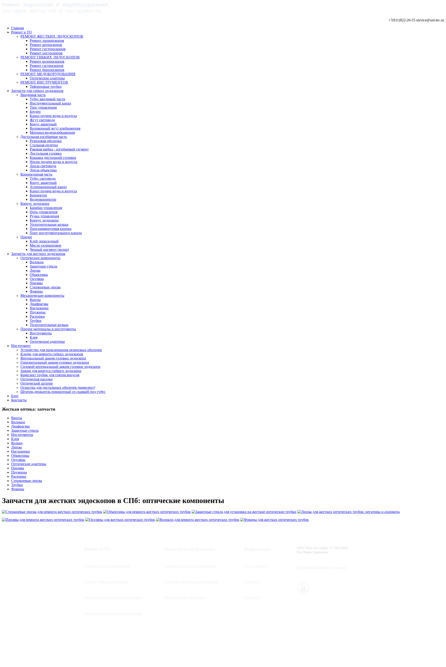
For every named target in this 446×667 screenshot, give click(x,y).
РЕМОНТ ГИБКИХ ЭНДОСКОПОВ (50, 57)
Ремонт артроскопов (46, 45)
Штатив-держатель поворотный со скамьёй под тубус (62, 392)
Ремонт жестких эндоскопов (106, 566)
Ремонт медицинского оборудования (113, 597)
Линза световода (43, 166)
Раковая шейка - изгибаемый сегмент (59, 149)
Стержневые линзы (45, 287)
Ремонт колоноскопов (47, 61)
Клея (33, 337)
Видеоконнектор (43, 199)
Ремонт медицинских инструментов (113, 613)
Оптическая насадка (36, 379)
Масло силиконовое (45, 245)
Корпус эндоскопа (34, 204)
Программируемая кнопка (50, 229)
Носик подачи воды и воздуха (53, 162)
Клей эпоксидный (44, 241)
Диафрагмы (39, 304)
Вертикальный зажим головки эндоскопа (53, 358)
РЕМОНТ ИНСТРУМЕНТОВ (44, 82)
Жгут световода (42, 120)
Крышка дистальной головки (53, 158)
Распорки (37, 316)
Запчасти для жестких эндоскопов (38, 254)
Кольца (17, 443)
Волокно (37, 262)
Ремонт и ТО (21, 32)
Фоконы (36, 291)
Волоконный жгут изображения (55, 128)
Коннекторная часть (36, 174)
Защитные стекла (43, 266)
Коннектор (38, 195)
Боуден (35, 112)
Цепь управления (43, 212)
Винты (35, 300)
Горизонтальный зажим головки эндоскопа (54, 362)
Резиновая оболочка (46, 141)
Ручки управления (44, 216)
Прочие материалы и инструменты (48, 329)
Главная (17, 28)
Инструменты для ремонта (185, 597)
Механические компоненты (42, 296)
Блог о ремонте (256, 566)
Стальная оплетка (44, 145)
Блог (15, 396)
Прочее (26, 237)
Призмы (36, 283)
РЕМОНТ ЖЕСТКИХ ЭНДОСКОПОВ (51, 36)
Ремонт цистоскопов (46, 53)
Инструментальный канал (50, 103)
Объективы (39, 275)
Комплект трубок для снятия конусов (49, 375)
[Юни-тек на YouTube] (303, 593)
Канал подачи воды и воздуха (53, 116)
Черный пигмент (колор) (49, 250)
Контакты (19, 400)
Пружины (38, 312)
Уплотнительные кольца (49, 224)
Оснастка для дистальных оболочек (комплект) (57, 387)
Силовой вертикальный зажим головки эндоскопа (60, 367)
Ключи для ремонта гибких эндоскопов (51, 354)
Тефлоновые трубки (46, 86)
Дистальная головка (46, 153)
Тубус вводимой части (47, 99)
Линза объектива (43, 170)
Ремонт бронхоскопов (47, 70)
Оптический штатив (36, 383)
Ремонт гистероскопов (48, 49)
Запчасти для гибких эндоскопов (37, 91)
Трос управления (43, 107)
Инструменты (41, 333)
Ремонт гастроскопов (46, 66)
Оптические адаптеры (47, 78)
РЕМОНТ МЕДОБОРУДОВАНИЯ (47, 74)
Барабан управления (46, 208)
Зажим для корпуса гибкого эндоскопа (50, 371)
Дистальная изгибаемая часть (43, 137)
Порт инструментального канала (56, 233)
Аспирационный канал (48, 187)
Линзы (35, 270)
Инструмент (21, 346)
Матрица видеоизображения (52, 132)
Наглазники (39, 308)
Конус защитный (43, 124)
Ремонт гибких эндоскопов (106, 582)
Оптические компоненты (40, 258)
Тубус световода (43, 178)
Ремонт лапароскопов (47, 41)
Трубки (35, 321)
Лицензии (252, 597)
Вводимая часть (33, 95)
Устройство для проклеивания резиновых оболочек (61, 350)
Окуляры (37, 279)
